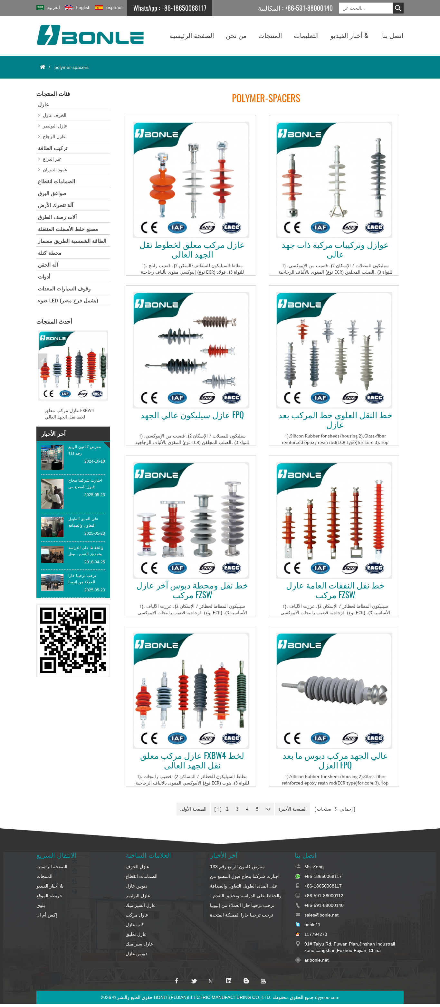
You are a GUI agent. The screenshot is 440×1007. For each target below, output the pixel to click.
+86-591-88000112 (323, 895)
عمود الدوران (55, 169)
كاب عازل (135, 924)
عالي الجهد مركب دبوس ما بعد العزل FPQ (335, 760)
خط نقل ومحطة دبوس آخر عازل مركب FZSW (192, 590)
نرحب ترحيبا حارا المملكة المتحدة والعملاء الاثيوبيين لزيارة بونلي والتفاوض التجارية (247, 915)
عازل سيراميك (139, 943)
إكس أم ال (46, 915)
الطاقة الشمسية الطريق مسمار (72, 241)
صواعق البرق (52, 193)
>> (268, 809)
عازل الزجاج (54, 136)
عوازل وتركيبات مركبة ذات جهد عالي (335, 249)
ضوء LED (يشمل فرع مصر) (68, 300)
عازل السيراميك (141, 905)
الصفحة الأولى (193, 809)
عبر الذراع (52, 159)
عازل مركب (137, 915)
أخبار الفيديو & (349, 35)
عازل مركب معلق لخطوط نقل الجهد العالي (192, 249)
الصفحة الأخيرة (292, 809)
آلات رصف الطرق (57, 217)
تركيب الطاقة (52, 148)
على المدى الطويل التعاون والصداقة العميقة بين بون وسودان (243, 886)
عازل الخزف (137, 866)
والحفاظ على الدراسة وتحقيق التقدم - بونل (246, 896)
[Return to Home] (42, 67)
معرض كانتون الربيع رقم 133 (237, 866)
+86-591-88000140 (309, 8)
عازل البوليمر (55, 125)
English (83, 7)
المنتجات (270, 35)
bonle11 (312, 924)
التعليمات (306, 35)
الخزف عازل (54, 115)
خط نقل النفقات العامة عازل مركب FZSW (335, 590)
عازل (43, 104)
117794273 (315, 934)
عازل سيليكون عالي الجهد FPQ (192, 415)
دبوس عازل (136, 886)
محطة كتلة (50, 253)
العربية (53, 7)
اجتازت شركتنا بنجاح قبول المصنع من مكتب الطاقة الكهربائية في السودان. (245, 877)
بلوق (40, 905)
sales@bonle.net (321, 915)
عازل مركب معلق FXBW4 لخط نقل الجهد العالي (192, 760)
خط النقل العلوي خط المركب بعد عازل (335, 419)
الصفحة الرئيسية (192, 35)
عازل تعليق (136, 934)
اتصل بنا (393, 35)
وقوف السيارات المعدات (64, 289)
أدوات (44, 277)
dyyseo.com (327, 997)
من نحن (236, 35)
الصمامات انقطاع (56, 181)
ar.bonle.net (316, 960)
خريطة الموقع (49, 895)
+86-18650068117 (184, 8)
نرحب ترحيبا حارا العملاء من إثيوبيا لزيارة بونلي (242, 905)
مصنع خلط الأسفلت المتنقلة (68, 229)
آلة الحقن (48, 265)
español (114, 7)
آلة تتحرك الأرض (55, 205)
